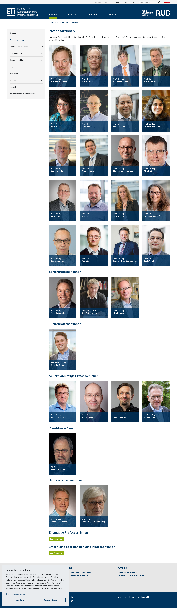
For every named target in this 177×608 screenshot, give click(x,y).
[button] (42, 46)
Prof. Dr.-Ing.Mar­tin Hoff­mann (120, 80)
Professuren (73, 14)
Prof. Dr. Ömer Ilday (86, 124)
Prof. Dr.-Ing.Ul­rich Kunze (118, 311)
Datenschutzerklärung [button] (16, 593)
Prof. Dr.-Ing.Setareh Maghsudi (152, 124)
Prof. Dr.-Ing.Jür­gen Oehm (57, 214)
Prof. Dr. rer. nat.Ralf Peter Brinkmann (91, 311)
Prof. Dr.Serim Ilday (56, 124)
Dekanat (13, 33)
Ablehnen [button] (20, 600)
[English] (168, 2)
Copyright (145, 597)
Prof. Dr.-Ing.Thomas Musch (88, 169)
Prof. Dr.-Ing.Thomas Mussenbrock (123, 169)
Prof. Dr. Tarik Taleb (149, 259)
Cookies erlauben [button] (51, 600)
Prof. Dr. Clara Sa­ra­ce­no (151, 214)
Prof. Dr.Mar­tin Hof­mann (151, 80)
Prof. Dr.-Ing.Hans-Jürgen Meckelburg (93, 520)
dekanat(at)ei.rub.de (79, 575)
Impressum (122, 597)
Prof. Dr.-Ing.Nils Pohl (87, 214)
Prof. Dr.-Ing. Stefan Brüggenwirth (60, 80)
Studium (113, 14)
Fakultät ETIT (54, 22)
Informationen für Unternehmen (22, 93)
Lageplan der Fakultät (128, 572)
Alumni (12, 66)
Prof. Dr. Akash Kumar (119, 124)
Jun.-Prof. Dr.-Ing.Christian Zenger (59, 363)
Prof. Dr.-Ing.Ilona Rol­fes (118, 214)
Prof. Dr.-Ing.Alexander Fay (88, 80)
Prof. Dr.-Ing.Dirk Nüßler (149, 169)
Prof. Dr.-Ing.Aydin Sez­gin (87, 259)
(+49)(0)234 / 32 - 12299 (80, 572)
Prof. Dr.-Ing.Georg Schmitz (57, 259)
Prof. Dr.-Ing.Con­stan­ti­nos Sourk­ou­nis (124, 259)
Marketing (14, 73)
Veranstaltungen (16, 53)
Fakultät (53, 14)
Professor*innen (76, 22)
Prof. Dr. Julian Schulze (119, 415)
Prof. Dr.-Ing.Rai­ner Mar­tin (57, 169)
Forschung (94, 14)
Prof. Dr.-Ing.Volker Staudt (88, 415)
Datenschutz (134, 597)
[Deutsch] (165, 2)
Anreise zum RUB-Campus (130, 575)
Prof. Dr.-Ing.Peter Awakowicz (58, 311)
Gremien (13, 80)
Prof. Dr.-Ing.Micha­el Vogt (150, 415)
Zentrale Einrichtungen (19, 46)
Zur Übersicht (56, 539)
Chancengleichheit (17, 60)
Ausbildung (14, 87)
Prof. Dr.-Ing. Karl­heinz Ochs (57, 415)
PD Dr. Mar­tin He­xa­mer (58, 468)
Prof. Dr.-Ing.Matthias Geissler (59, 520)
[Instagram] (71, 600)
